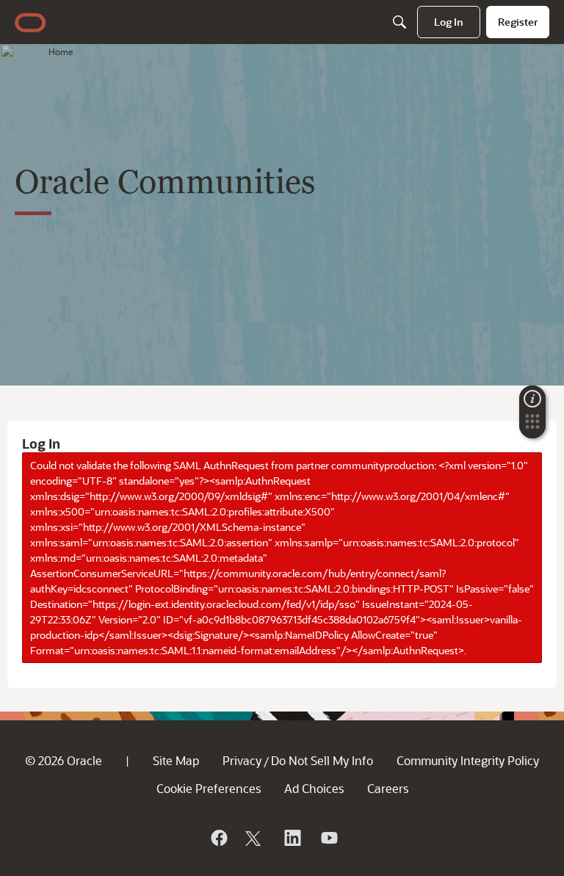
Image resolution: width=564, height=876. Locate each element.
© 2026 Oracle (63, 760)
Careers (387, 788)
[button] (532, 426)
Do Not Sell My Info (322, 760)
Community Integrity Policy (468, 760)
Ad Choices (314, 788)
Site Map (176, 760)
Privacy (242, 760)
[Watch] (328, 838)
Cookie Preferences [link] (208, 788)
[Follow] (254, 838)
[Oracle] (218, 838)
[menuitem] (448, 22)
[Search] (399, 22)
